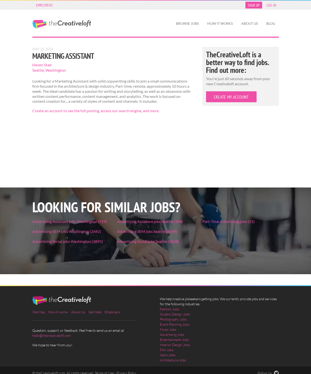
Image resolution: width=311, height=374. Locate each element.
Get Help (94, 312)
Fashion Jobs (169, 309)
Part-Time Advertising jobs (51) (228, 221)
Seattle (38, 70)
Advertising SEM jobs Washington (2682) (66, 231)
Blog (270, 23)
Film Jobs (166, 350)
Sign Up (253, 5)
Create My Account (231, 97)
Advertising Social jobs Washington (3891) (67, 241)
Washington (55, 70)
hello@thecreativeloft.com (51, 335)
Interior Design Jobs (175, 345)
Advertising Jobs (172, 334)
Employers (44, 5)
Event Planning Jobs (174, 324)
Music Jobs (168, 329)
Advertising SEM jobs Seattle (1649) (147, 231)
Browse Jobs (187, 23)
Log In (271, 5)
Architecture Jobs (173, 360)
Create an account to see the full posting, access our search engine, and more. (95, 110)
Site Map (38, 312)
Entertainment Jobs (174, 340)
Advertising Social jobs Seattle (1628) (148, 241)
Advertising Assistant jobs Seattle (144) (150, 221)
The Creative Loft (61, 24)
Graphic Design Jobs (175, 314)
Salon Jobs (167, 355)
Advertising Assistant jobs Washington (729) (69, 221)
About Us (249, 23)
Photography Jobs (173, 319)
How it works (220, 23)
